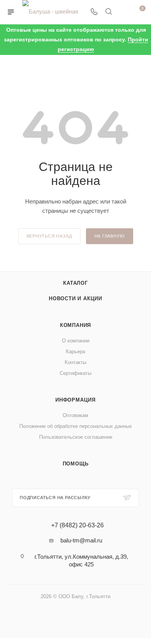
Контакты (75, 362)
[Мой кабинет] (123, 12)
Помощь (76, 464)
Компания (75, 325)
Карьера (75, 351)
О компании (75, 341)
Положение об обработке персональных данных (75, 426)
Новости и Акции (75, 298)
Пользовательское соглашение (75, 437)
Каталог (75, 283)
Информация (75, 400)
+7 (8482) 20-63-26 (77, 525)
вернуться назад (49, 236)
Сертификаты (75, 373)
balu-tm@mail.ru (81, 540)
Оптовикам (75, 415)
